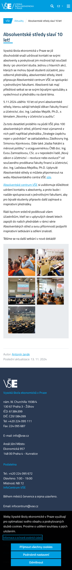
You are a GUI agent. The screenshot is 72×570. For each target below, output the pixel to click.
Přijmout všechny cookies (36, 547)
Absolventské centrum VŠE (20, 184)
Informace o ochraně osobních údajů (22, 537)
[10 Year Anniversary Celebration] (21, 291)
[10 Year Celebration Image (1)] (50, 291)
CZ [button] (58, 6)
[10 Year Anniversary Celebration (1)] (21, 262)
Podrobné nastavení (36, 554)
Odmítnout (36, 562)
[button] (52, 6)
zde (49, 177)
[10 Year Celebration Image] (21, 319)
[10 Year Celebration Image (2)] (50, 262)
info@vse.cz (21, 435)
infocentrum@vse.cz (25, 506)
